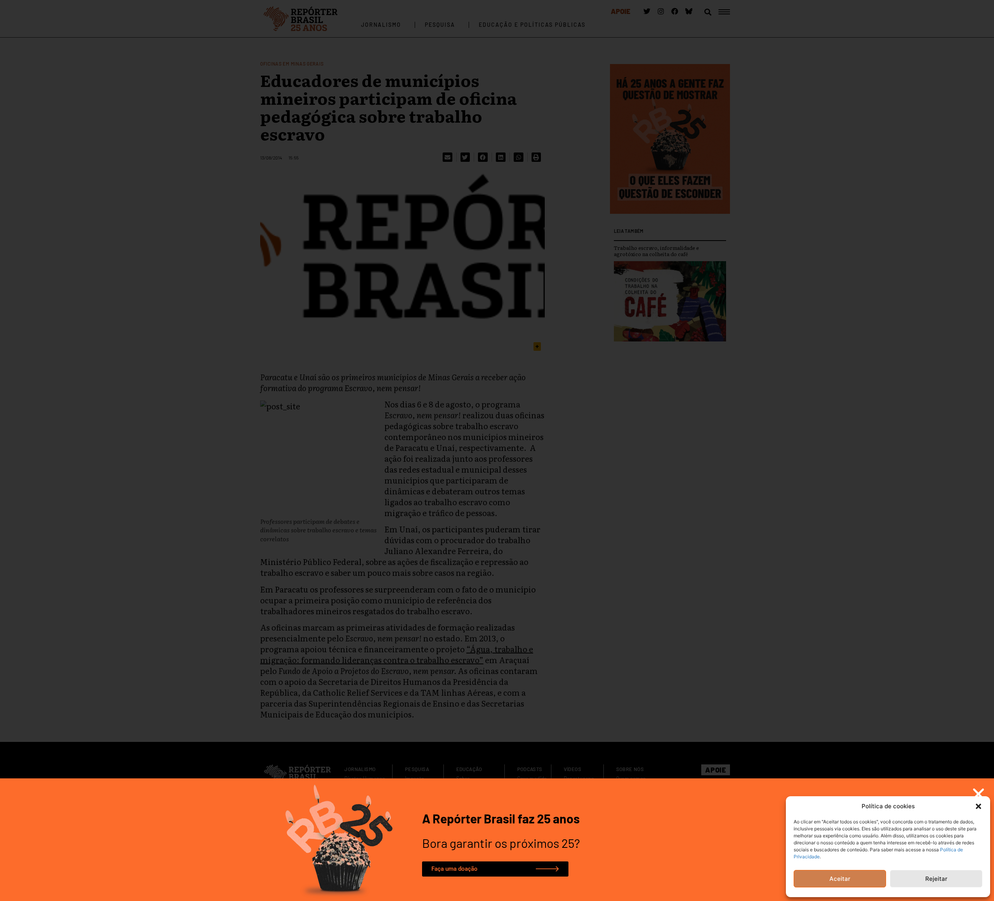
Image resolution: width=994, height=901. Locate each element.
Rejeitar (936, 878)
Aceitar (839, 878)
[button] (978, 806)
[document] (497, 450)
